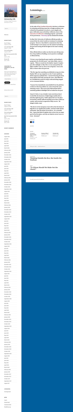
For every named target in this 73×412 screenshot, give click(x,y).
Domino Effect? (45, 133)
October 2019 (7, 324)
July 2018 (6, 358)
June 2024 (6, 196)
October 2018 (7, 351)
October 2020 (7, 296)
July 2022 (6, 248)
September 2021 (7, 271)
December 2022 (7, 237)
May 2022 (6, 253)
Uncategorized (7, 391)
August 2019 (7, 328)
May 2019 (6, 335)
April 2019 (6, 337)
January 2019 (7, 344)
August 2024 (7, 191)
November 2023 (7, 212)
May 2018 (6, 362)
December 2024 (7, 182)
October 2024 (7, 186)
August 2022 (7, 246)
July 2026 (6, 138)
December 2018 (7, 346)
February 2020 (7, 314)
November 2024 (7, 184)
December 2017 (7, 374)
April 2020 (6, 310)
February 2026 (7, 150)
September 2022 (7, 244)
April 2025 (6, 173)
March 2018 (6, 367)
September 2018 (7, 353)
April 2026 (6, 145)
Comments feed (7, 404)
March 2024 (6, 202)
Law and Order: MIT (8, 46)
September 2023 (7, 216)
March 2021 (6, 285)
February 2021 (7, 287)
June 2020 (6, 305)
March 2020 (6, 312)
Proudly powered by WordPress (37, 179)
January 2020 (7, 317)
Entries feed (7, 402)
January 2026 (7, 152)
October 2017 (7, 378)
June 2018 (6, 360)
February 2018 (7, 369)
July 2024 (6, 193)
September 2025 (7, 161)
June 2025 (6, 168)
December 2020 (7, 292)
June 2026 (6, 141)
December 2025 (7, 154)
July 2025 (6, 166)
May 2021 (6, 280)
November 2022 (7, 239)
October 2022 (7, 241)
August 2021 (7, 273)
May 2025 (6, 170)
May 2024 (6, 198)
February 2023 (7, 232)
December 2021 (7, 264)
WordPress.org (7, 407)
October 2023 (7, 214)
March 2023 (6, 230)
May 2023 (6, 225)
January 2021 (7, 289)
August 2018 (7, 356)
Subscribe (7, 82)
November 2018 (7, 349)
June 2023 (6, 223)
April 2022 (6, 255)
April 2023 (6, 228)
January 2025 (7, 180)
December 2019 (7, 319)
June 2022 (6, 250)
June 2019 (6, 333)
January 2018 (7, 372)
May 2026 (6, 143)
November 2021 (7, 266)
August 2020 (7, 301)
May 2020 (6, 308)
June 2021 (6, 278)
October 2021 (7, 269)
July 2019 (6, 330)
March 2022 (6, 257)
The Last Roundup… (8, 50)
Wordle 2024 (55, 133)
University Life (9, 19)
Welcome (6, 34)
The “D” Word (7, 43)
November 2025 (7, 157)
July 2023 (6, 221)
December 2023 (7, 209)
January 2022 (7, 262)
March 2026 (6, 148)
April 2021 (6, 282)
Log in (5, 400)
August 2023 (7, 218)
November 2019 (7, 321)
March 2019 (6, 340)
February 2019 (7, 342)
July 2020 (6, 303)
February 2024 (7, 205)
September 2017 (7, 381)
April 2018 (6, 365)
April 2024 (6, 200)
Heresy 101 (6, 59)
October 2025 (7, 159)
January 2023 (7, 234)
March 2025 (6, 175)
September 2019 (7, 326)
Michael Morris (42, 146)
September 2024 (7, 189)
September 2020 (7, 298)
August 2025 (7, 164)
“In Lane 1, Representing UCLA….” (33, 135)
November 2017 (7, 376)
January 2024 (7, 207)
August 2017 (7, 383)
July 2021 (6, 276)
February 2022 (7, 260)
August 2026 (7, 136)
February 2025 (7, 177)
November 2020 (7, 294)
